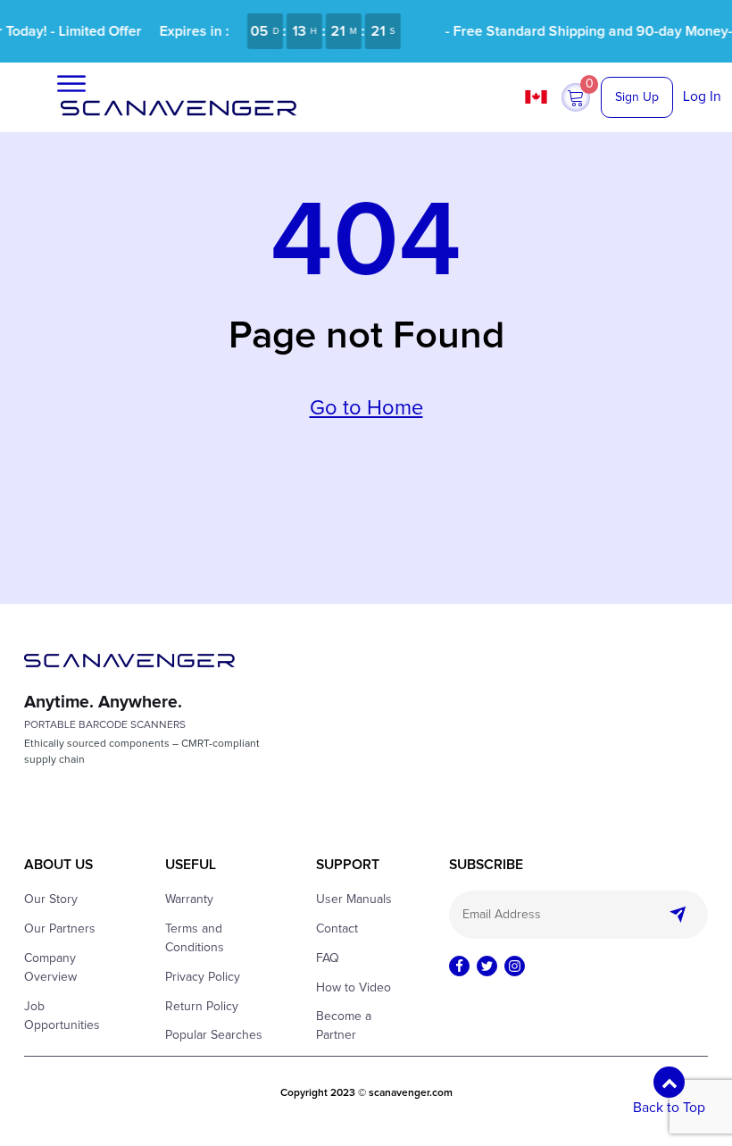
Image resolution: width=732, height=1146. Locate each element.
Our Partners (60, 929)
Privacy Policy (202, 977)
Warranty (189, 899)
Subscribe (678, 915)
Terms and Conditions (194, 938)
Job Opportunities (62, 1016)
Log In (702, 97)
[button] (576, 97)
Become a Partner (343, 1025)
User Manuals (354, 899)
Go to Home (366, 408)
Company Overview (50, 967)
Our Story (51, 899)
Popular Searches (213, 1035)
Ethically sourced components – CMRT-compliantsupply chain (142, 752)
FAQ (327, 958)
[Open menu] (71, 84)
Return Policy (201, 1006)
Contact (337, 929)
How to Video (353, 988)
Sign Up (637, 97)
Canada (538, 97)
